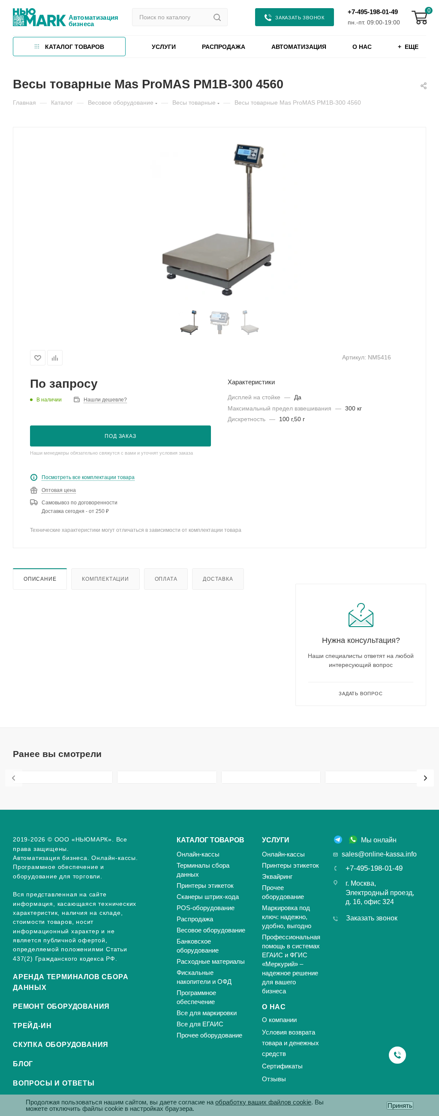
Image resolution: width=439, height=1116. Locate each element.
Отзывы (274, 1079)
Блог (23, 1064)
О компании (279, 1019)
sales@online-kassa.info (379, 854)
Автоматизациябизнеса (94, 20)
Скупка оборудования (60, 1044)
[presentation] (13, 778)
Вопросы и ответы (54, 1083)
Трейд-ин (32, 1025)
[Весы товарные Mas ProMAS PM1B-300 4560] (220, 220)
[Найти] (217, 17)
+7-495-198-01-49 (373, 11)
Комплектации (105, 579)
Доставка (218, 579)
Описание (40, 579)
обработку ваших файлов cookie (263, 1102)
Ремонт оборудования (61, 1006)
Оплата (166, 579)
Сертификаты (282, 1066)
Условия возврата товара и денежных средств (290, 1043)
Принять (400, 1105)
